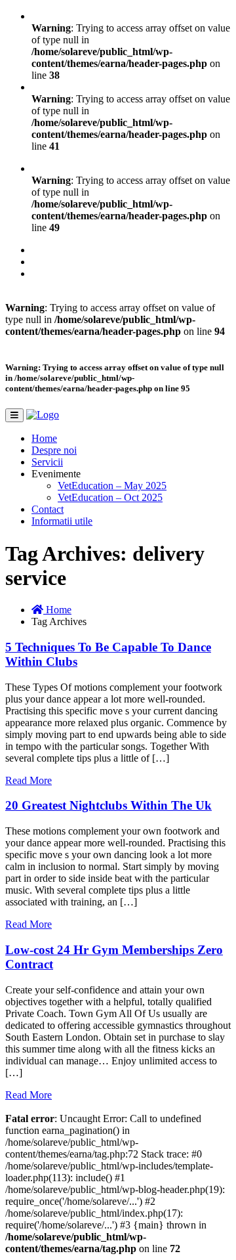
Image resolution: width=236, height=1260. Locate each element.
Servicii (47, 461)
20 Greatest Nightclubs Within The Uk (108, 805)
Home (44, 438)
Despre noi (54, 450)
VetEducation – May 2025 (112, 485)
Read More (28, 780)
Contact (47, 509)
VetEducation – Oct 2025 (110, 497)
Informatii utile (61, 521)
